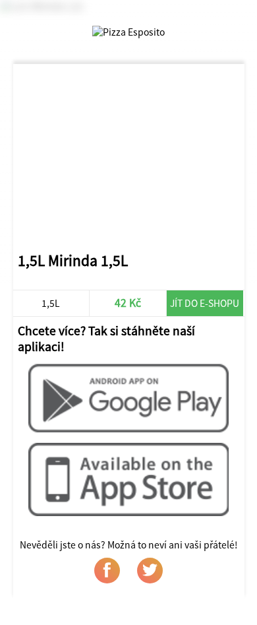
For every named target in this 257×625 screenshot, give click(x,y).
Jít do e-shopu (204, 303)
